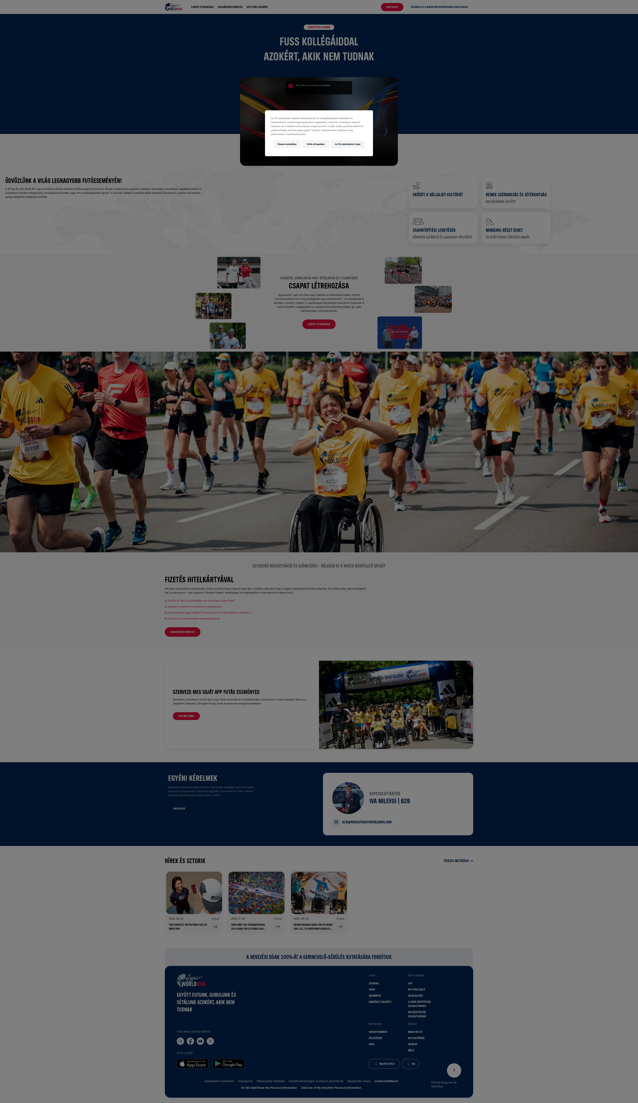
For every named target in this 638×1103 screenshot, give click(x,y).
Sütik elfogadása (315, 144)
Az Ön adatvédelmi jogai (348, 144)
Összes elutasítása (287, 144)
